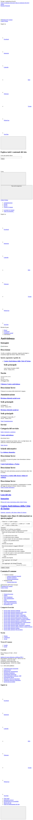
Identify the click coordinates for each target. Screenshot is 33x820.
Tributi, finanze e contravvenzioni (18, 626)
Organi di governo (8, 594)
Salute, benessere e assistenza (8, 432)
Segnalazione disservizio (10, 674)
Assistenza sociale (8, 333)
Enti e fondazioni (8, 597)
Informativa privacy (9, 800)
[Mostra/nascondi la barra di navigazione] (13, 178)
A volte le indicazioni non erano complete (14, 551)
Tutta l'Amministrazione (7, 421)
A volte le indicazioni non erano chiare (13, 549)
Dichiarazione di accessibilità (11, 801)
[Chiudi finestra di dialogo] (13, 142)
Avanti (7, 567)
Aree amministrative (9, 598)
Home (5, 330)
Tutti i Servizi (4, 445)
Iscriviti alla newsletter (9, 681)
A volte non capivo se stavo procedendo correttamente (17, 553)
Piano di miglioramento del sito (12, 804)
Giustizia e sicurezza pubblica (17, 619)
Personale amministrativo (10, 601)
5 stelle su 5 (9, 525)
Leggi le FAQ (7, 670)
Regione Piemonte (5, 5)
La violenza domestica (8, 452)
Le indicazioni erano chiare (10, 535)
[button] (16, 171)
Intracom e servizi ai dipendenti (12, 679)
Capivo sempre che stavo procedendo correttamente (17, 539)
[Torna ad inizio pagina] (13, 812)
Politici (5, 595)
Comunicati (7, 637)
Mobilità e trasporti (14, 623)
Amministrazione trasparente (11, 668)
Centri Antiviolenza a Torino (10, 464)
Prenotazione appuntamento (11, 671)
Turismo (11, 628)
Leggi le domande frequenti (14, 576)
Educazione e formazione (16, 618)
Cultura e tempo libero (15, 616)
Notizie (6, 636)
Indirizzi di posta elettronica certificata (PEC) (12, 657)
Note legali (6, 798)
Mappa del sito (7, 803)
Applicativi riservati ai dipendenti (12, 680)
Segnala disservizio (12, 582)
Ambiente (12, 610)
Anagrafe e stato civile (15, 612)
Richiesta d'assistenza (9, 673)
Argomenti (6, 331)
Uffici (5, 600)
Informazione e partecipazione (17, 622)
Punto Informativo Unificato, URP (12, 676)
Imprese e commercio (15, 621)
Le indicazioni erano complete (11, 537)
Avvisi (5, 639)
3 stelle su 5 (22, 523)
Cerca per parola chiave (7, 155)
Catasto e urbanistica (15, 615)
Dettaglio (12, 563)
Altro (5, 542)
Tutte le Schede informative (7, 487)
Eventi (5, 646)
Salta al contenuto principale (8, 3)
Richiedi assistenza (12, 577)
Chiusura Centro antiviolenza (10, 384)
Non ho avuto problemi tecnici (11, 540)
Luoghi (6, 645)
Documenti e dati (8, 604)
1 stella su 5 (7, 523)
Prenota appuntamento (12, 579)
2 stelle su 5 (14, 523)
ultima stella (15, 525)
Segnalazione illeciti (9, 677)
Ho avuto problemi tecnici (10, 554)
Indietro (3, 567)
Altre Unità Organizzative (10, 603)
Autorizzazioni (13, 613)
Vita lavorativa (13, 629)
